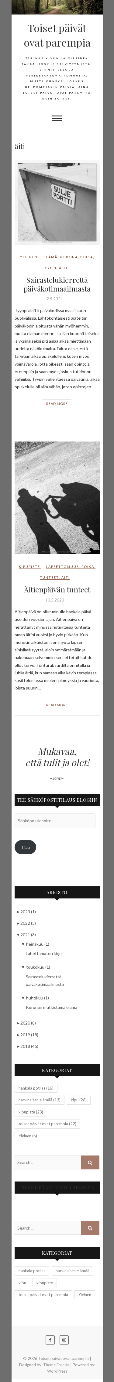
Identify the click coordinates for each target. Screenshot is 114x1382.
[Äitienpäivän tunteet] (57, 498)
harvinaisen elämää (39, 1099)
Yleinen (29, 257)
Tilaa (25, 847)
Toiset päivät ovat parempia (57, 35)
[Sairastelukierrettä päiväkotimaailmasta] (57, 202)
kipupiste (29, 567)
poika (86, 257)
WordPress (57, 1371)
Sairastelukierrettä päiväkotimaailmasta (57, 284)
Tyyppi (49, 268)
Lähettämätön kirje (44, 953)
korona (69, 257)
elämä (50, 257)
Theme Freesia (56, 1364)
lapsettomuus (62, 567)
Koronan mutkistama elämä (51, 1007)
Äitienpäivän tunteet (57, 589)
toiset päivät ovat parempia (47, 1123)
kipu (79, 1099)
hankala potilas (36, 1088)
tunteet (49, 577)
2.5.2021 (55, 298)
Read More (57, 404)
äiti (63, 268)
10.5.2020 (54, 600)
